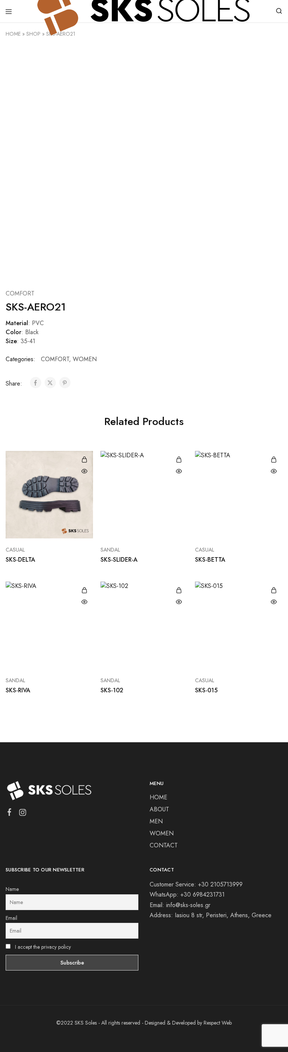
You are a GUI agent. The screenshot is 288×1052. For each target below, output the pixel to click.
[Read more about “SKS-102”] (179, 590)
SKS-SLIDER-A (119, 559)
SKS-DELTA (20, 559)
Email (11, 918)
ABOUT (159, 809)
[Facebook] (9, 813)
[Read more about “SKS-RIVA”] (84, 590)
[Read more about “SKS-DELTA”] (84, 460)
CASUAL (15, 549)
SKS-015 (206, 690)
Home (13, 34)
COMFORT (20, 293)
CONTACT (164, 845)
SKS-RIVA (18, 690)
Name (12, 889)
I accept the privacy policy (42, 947)
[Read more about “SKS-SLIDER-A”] (179, 460)
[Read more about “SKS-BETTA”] (274, 460)
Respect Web (218, 1022)
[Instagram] (22, 814)
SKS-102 (111, 690)
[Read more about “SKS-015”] (274, 590)
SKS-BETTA (210, 559)
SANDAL (110, 549)
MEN (156, 821)
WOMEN (85, 359)
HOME (158, 797)
